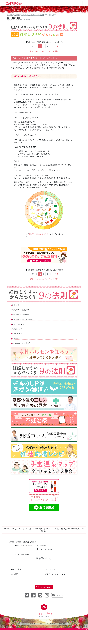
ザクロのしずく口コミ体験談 (27, 623)
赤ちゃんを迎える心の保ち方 (21, 343)
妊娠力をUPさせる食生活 (39, 234)
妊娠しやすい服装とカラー (20, 324)
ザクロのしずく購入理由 (47, 623)
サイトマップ (50, 569)
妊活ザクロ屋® (44, 616)
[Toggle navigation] (80, 3)
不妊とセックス (17, 333)
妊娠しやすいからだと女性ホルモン (23, 319)
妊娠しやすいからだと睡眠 (20, 314)
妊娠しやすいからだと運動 (20, 310)
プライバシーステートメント (56, 574)
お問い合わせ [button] (45, 558)
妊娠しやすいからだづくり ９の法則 (32, 15)
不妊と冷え (15, 338)
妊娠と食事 (15, 305)
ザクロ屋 (10, 15)
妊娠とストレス (17, 329)
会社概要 (14, 574)
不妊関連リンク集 (64, 623)
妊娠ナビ (17, 15)
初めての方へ (16, 569)
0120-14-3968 (46, 549)
